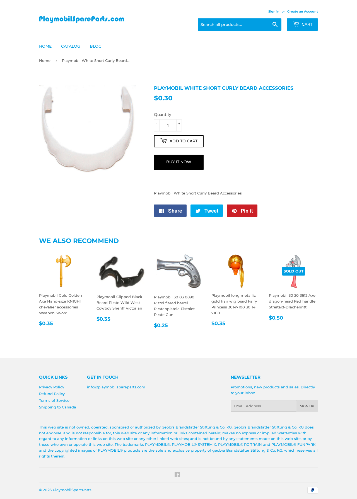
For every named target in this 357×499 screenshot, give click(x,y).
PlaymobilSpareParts (72, 490)
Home (45, 46)
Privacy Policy (51, 387)
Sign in (273, 11)
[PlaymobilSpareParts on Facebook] (177, 475)
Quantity (162, 114)
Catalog (70, 46)
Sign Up (307, 406)
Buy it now (178, 161)
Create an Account (302, 11)
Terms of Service (54, 400)
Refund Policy (52, 393)
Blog (96, 46)
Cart (306, 24)
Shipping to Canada (57, 407)
